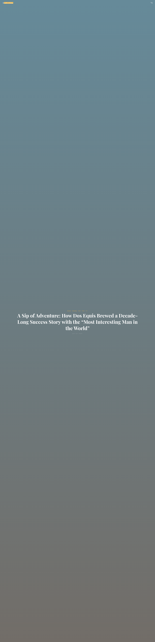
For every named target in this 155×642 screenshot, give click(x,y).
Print (83, 310)
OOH (79, 310)
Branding (74, 310)
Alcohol (69, 310)
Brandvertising (8, 3)
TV (86, 310)
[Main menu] (151, 3)
